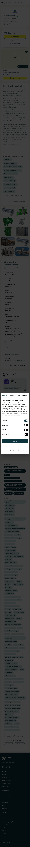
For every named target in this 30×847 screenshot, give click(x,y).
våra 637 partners (10, 402)
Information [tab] (12, 395)
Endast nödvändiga (15, 450)
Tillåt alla (15, 441)
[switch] (26, 425)
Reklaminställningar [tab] (22, 395)
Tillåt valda (15, 446)
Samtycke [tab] (4, 395)
